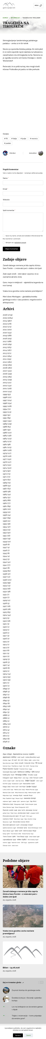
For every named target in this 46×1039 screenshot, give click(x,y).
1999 (5, 394)
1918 (5, 633)
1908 (5, 662)
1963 (5, 500)
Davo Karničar (8, 763)
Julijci (30, 781)
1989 (5, 424)
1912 (5, 650)
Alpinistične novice (23, 754)
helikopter (8, 775)
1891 (5, 712)
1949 (5, 542)
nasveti (27, 795)
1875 (5, 730)
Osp (33, 801)
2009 (5, 365)
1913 (5, 648)
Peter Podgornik (21, 807)
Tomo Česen (9, 836)
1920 (5, 627)
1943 (5, 559)
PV (22, 816)
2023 (5, 324)
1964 (5, 497)
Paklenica (8, 804)
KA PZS (7, 783)
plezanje (31, 810)
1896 (5, 697)
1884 (5, 724)
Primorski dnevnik (11, 816)
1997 (5, 400)
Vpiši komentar (9, 210)
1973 (5, 471)
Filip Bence (17, 766)
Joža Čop (20, 781)
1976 (5, 462)
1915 (5, 642)
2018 (5, 339)
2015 (5, 347)
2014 (5, 350)
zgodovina (33, 842)
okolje (16, 801)
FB (6, 138)
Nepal (19, 798)
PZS (29, 816)
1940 (5, 568)
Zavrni (28, 1035)
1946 (5, 550)
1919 (5, 630)
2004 (5, 380)
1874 (5, 733)
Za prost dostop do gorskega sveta (26, 990)
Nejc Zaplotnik (9, 798)
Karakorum (17, 783)
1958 (5, 515)
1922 (5, 621)
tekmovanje (29, 831)
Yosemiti (16, 842)
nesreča (34, 138)
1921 (5, 624)
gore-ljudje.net (9, 8)
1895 (5, 700)
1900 (5, 686)
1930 (5, 597)
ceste (35, 760)
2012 (5, 356)
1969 (5, 483)
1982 (5, 444)
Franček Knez (25, 769)
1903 (5, 677)
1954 (5, 527)
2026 (5, 315)
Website (6, 200)
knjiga (6, 786)
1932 (5, 592)
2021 (5, 330)
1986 (5, 433)
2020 (5, 333)
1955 (5, 524)
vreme (6, 842)
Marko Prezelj (32, 789)
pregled (34, 813)
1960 (5, 509)
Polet (13, 813)
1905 (5, 671)
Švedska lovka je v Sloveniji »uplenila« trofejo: (27, 999)
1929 (5, 600)
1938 (5, 574)
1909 (5, 659)
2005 (5, 377)
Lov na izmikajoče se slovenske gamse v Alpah (27, 1008)
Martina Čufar (8, 792)
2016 (5, 344)
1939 (5, 571)
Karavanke (29, 783)
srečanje (22, 828)
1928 (5, 603)
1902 (5, 680)
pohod (6, 813)
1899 (5, 689)
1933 (5, 589)
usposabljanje (9, 839)
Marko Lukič (19, 789)
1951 (5, 536)
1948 (5, 544)
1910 (5, 656)
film (26, 766)
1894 (5, 703)
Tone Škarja (22, 836)
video (22, 839)
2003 (5, 383)
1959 (5, 512)
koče (15, 786)
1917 (5, 636)
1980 (5, 450)
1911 (5, 653)
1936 (5, 580)
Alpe (7, 754)
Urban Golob (34, 836)
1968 (5, 486)
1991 (5, 418)
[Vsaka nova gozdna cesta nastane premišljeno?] (23, 916)
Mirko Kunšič (34, 792)
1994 (5, 409)
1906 (5, 668)
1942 (5, 562)
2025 (5, 318)
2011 (5, 359)
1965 (5, 494)
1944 (5, 556)
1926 (5, 609)
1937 (5, 577)
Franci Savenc (10, 769)
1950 (5, 539)
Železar (7, 845)
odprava (7, 801)
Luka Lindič (8, 789)
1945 (5, 553)
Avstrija (7, 760)
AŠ (14, 760)
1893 (5, 706)
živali (15, 845)
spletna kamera (9, 828)
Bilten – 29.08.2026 (11, 968)
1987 (5, 430)
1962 (5, 503)
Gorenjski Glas (9, 772)
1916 (5, 639)
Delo (19, 763)
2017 (5, 341)
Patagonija (19, 804)
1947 (5, 547)
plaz (21, 810)
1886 (5, 718)
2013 (5, 353)
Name (6, 178)
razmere (8, 819)
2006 (5, 374)
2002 (5, 386)
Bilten (27, 760)
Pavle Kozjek (31, 804)
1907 (5, 665)
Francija (34, 766)
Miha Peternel (21, 792)
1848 (5, 742)
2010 (5, 362)
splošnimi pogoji (20, 242)
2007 (5, 371)
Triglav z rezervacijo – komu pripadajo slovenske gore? (27, 1017)
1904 (5, 674)
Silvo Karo (18, 819)
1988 (5, 427)
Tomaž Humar (27, 834)
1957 (5, 518)
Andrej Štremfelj (32, 757)
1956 (5, 521)
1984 (5, 439)
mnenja (17, 795)
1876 (5, 727)
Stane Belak (8, 831)
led (22, 786)
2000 (5, 391)
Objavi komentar (11, 249)
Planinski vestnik (10, 810)
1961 (5, 506)
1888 (5, 715)
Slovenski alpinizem (11, 825)
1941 (5, 565)
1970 (5, 480)
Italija (14, 138)
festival (6, 766)
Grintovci (23, 772)
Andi (20, 757)
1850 (5, 739)
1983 (5, 441)
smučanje (26, 825)
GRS (35, 772)
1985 (5, 436)
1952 (5, 533)
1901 (5, 683)
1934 (5, 586)
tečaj (6, 834)
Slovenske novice (21, 822)
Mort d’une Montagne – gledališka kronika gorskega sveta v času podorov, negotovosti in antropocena (22, 300)
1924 (5, 615)
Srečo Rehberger (35, 828)
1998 (5, 397)
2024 (5, 321)
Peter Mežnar (8, 807)
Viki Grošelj (33, 839)
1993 (5, 412)
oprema (25, 801)
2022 (5, 327)
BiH (20, 760)
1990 (5, 421)
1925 (5, 612)
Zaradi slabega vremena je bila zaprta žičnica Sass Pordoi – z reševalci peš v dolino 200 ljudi (20, 894)
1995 (5, 406)
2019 (5, 336)
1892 (5, 709)
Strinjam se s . (16, 242)
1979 (5, 453)
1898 (5, 692)
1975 (5, 465)
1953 (5, 530)
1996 (5, 403)
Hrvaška (32, 775)
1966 (5, 492)
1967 (5, 489)
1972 (5, 474)
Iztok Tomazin (36, 778)
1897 (5, 695)
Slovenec (7, 822)
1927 (5, 606)
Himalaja (21, 775)
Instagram (8, 778)
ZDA (24, 842)
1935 (5, 583)
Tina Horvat (16, 834)
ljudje (23, 138)
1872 (5, 736)
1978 (5, 456)
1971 (5, 477)
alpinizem (9, 757)
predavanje (23, 813)
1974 (5, 468)
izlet (25, 778)
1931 (5, 595)
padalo (7, 143)
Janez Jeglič (9, 781)
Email (5, 189)
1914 (5, 644)
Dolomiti (29, 763)
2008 (5, 368)
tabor (18, 831)
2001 (5, 388)
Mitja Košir (7, 795)
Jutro (39, 781)
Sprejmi (18, 1035)
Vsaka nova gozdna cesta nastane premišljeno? (23, 291)
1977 (5, 459)
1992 (5, 415)
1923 (5, 618)
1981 (5, 447)
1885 (5, 721)
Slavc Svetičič (30, 819)
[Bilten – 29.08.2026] (23, 952)
